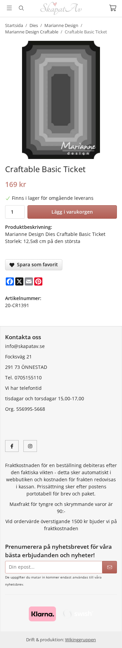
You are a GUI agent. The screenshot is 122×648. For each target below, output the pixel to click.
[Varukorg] (113, 7)
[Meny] (9, 7)
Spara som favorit (36, 264)
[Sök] (21, 8)
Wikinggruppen (80, 640)
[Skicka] (109, 567)
